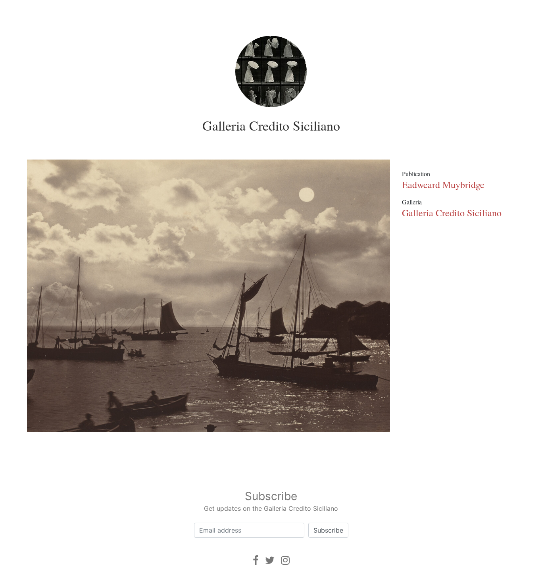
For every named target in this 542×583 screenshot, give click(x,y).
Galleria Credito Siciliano (271, 125)
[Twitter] (270, 560)
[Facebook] (256, 560)
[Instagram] (285, 560)
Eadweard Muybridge (443, 184)
